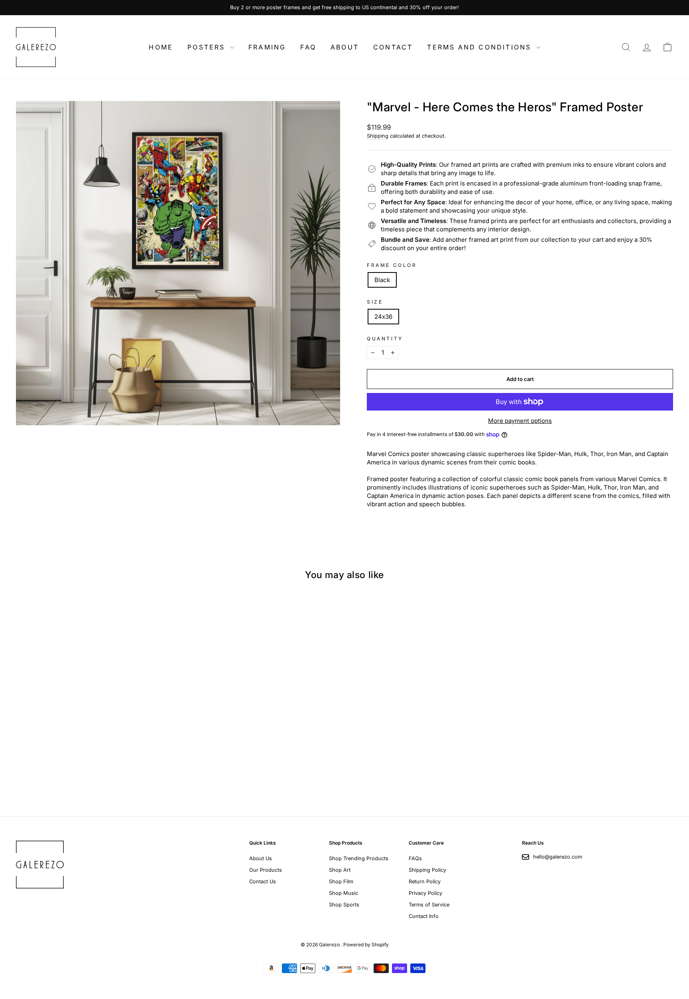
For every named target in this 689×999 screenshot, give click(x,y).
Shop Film (341, 881)
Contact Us (262, 881)
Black (382, 280)
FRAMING (267, 47)
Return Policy (425, 881)
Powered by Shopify (366, 945)
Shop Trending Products (358, 858)
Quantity (385, 339)
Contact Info (424, 916)
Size (375, 302)
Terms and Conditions (480, 47)
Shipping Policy (427, 870)
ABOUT (345, 47)
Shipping (377, 136)
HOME (161, 47)
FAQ (308, 47)
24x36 (383, 316)
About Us (260, 858)
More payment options (520, 420)
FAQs (415, 858)
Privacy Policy (425, 893)
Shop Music (343, 893)
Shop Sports (344, 905)
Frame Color (392, 265)
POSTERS (207, 47)
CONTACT (393, 47)
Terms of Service (429, 905)
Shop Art (339, 870)
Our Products (265, 870)
